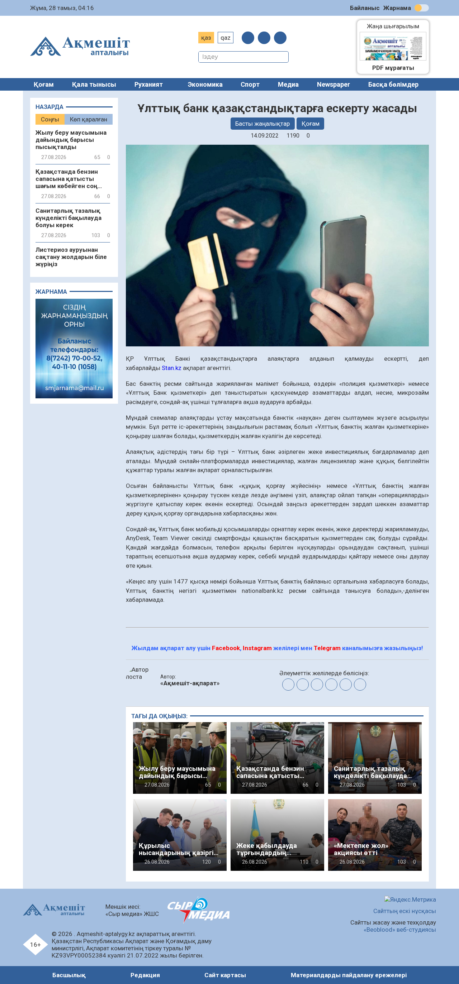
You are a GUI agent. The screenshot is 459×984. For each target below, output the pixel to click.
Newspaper (333, 84)
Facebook (226, 648)
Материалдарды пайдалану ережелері (349, 975)
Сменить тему (422, 7)
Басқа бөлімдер (393, 84)
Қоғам (44, 84)
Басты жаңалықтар (262, 123)
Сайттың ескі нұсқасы (404, 911)
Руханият (148, 84)
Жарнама (397, 7)
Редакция (145, 975)
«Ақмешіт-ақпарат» (190, 683)
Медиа (288, 84)
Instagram (257, 648)
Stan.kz (171, 367)
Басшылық (69, 975)
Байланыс (365, 7)
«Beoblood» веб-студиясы (400, 929)
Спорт (250, 84)
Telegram (327, 648)
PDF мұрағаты (393, 67)
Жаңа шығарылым (396, 26)
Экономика (205, 84)
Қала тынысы (94, 84)
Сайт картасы (225, 975)
